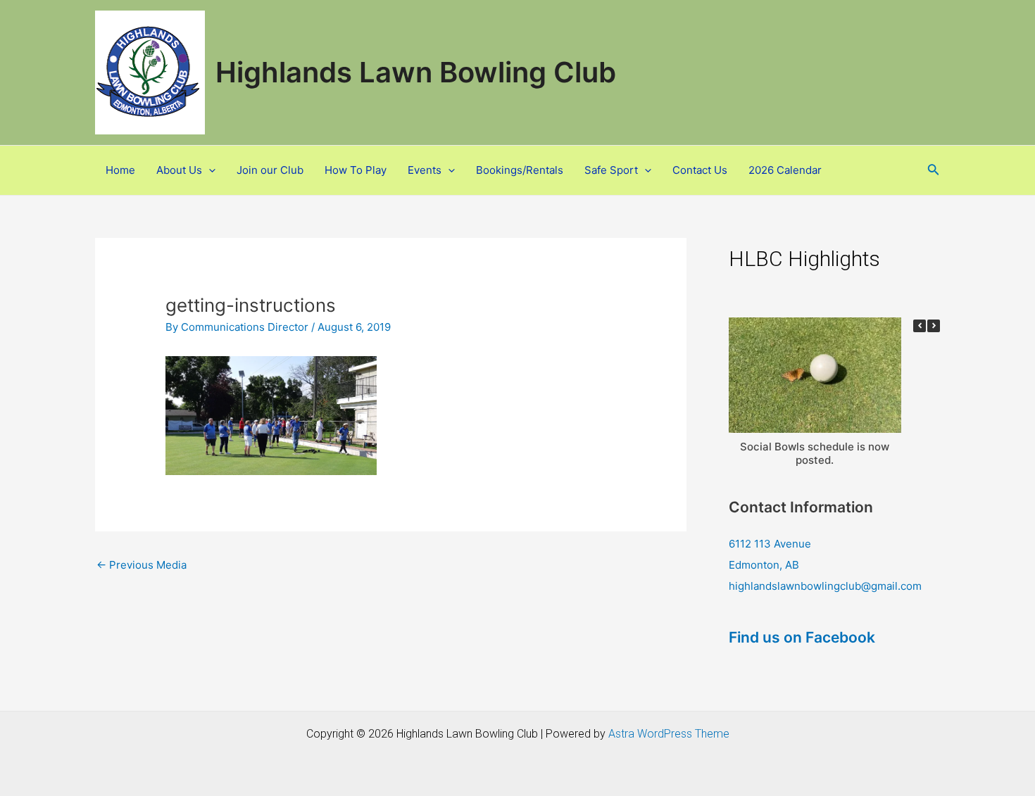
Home (120, 170)
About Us (179, 170)
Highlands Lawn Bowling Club (415, 72)
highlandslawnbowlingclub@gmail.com (825, 586)
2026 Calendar (785, 170)
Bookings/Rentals (519, 170)
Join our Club (270, 170)
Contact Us (699, 170)
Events (424, 170)
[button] (150, 72)
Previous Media (141, 564)
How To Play (356, 170)
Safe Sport (611, 170)
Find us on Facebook (802, 637)
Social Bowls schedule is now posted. (814, 453)
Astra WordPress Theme (668, 733)
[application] (208, 170)
